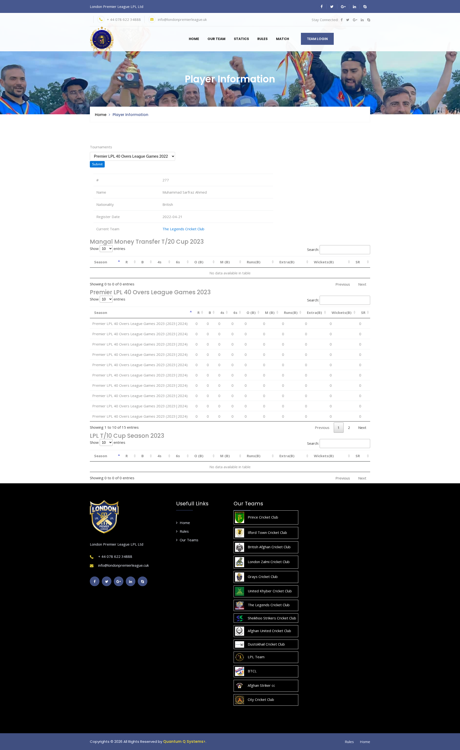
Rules (262, 38)
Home (194, 38)
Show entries (107, 248)
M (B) (225, 262)
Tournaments (101, 146)
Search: (313, 249)
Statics (241, 38)
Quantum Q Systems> (184, 741)
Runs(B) (253, 262)
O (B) (198, 262)
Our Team (216, 38)
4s (159, 262)
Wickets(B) (324, 262)
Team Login (317, 38)
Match (282, 38)
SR (358, 262)
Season (100, 262)
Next (362, 427)
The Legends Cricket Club (183, 228)
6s (178, 262)
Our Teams (189, 539)
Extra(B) (286, 262)
